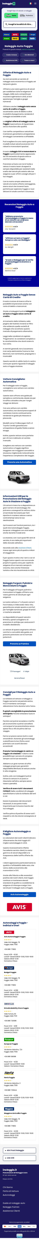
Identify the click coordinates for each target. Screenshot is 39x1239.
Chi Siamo (8, 1187)
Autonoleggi (9, 1195)
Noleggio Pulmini (11, 1207)
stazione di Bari (24, 548)
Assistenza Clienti (11, 1210)
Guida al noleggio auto (14, 1203)
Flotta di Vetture (11, 1191)
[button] (35, 3)
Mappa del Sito (8, 1179)
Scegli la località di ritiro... (20, 24)
